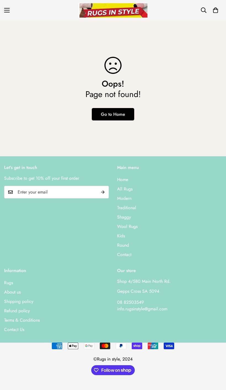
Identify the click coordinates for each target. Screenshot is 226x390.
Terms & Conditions (22, 320)
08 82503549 (130, 302)
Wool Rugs (127, 226)
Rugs (8, 282)
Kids (121, 236)
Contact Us (14, 329)
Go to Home (113, 114)
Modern (124, 198)
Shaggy (124, 217)
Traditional (126, 208)
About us (12, 292)
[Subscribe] (103, 192)
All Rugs (125, 189)
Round (123, 245)
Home (122, 179)
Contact (124, 254)
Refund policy (17, 311)
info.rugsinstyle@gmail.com (142, 309)
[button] (215, 10)
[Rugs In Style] (113, 10)
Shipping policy (18, 301)
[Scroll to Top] (215, 360)
